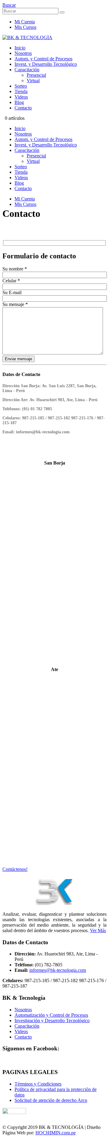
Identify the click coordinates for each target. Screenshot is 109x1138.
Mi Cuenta (25, 21)
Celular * (11, 280)
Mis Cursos (25, 27)
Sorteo (21, 86)
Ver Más (98, 930)
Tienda (21, 91)
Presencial (36, 75)
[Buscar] (62, 12)
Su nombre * (14, 268)
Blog (19, 102)
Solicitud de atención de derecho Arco (51, 1100)
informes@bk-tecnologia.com (57, 970)
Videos (21, 96)
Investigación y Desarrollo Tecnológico (52, 1020)
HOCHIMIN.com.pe (55, 1132)
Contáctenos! (15, 869)
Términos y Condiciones (38, 1083)
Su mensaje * (15, 304)
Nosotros (23, 53)
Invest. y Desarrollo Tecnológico (46, 64)
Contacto (23, 107)
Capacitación (27, 69)
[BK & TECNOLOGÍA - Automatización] (27, 37)
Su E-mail (11, 292)
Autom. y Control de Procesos (43, 58)
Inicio (20, 47)
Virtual (33, 80)
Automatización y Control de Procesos (51, 1015)
